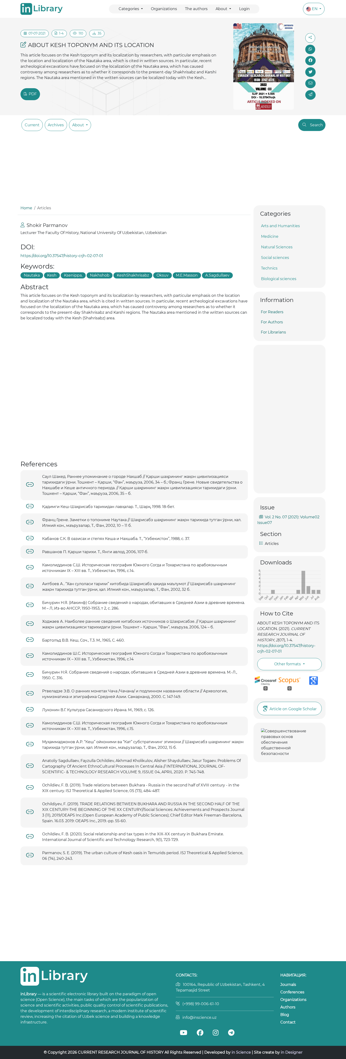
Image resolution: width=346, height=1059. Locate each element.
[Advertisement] (173, 170)
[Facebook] (200, 1033)
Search (316, 125)
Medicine (269, 236)
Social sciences (275, 257)
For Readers (272, 312)
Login (244, 9)
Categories (129, 9)
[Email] (310, 83)
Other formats (288, 664)
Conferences (292, 992)
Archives (56, 125)
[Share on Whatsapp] (310, 49)
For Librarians (273, 332)
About (222, 9)
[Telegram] (231, 1033)
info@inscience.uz (199, 1017)
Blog (284, 1014)
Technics (269, 268)
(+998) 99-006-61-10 (200, 1004)
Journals (288, 984)
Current (32, 125)
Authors (287, 1007)
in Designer (291, 1052)
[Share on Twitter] (310, 72)
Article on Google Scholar (293, 709)
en (315, 9)
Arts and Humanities (280, 226)
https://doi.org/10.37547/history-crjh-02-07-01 (61, 256)
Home (26, 208)
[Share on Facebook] (310, 60)
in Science (241, 1052)
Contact (288, 1022)
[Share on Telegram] (310, 94)
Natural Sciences (277, 247)
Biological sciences (278, 279)
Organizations (164, 9)
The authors (196, 9)
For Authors (272, 322)
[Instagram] (215, 1033)
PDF (32, 94)
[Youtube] (183, 1033)
